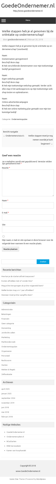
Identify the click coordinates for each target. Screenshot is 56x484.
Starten (4, 365)
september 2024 (8, 398)
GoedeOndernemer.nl (28, 5)
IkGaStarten (11, 441)
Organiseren (6, 351)
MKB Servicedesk (14, 446)
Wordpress (41, 479)
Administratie (7, 309)
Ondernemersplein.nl (15, 437)
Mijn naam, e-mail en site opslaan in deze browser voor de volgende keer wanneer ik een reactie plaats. (27, 242)
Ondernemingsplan (19, 119)
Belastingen (6, 314)
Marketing (5, 337)
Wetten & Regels (8, 370)
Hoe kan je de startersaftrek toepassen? (18, 276)
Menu (28, 20)
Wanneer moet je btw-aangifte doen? (17, 295)
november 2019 (7, 403)
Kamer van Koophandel (16, 450)
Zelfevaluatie (6, 374)
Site (3, 225)
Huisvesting (6, 328)
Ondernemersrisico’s (13, 136)
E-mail (5, 213)
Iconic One (14, 479)
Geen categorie (7, 323)
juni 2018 (5, 407)
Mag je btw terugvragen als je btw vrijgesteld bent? (22, 286)
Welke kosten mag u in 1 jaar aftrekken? (17, 290)
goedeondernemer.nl (17, 39)
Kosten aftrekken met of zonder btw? (17, 281)
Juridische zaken (8, 333)
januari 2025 (6, 394)
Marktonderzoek (8, 342)
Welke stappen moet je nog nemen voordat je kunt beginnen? (40, 140)
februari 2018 (7, 417)
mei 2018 (5, 412)
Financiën (5, 319)
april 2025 (5, 389)
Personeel (5, 356)
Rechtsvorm (6, 360)
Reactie (6, 168)
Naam (5, 200)
